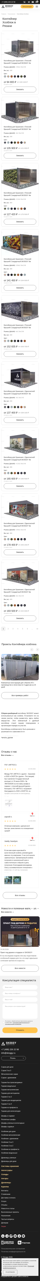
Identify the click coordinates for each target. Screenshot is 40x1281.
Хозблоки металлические (10, 1135)
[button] (8, 804)
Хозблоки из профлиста (10, 1149)
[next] (37, 649)
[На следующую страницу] (37, 629)
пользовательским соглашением (13, 1024)
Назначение (5, 1216)
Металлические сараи (9, 1074)
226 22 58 (10, 1049)
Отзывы (4, 1205)
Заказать (20, 89)
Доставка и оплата (8, 1198)
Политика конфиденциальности (13, 1251)
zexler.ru (25, 1276)
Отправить (20, 1030)
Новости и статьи (7, 1208)
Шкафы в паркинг (8, 1116)
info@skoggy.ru (8, 1053)
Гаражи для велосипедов (10, 1111)
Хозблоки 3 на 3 (7, 1142)
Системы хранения (10, 1166)
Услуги (3, 1201)
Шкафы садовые (7, 1126)
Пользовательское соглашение (13, 1249)
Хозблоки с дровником (9, 1138)
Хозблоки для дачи (8, 1131)
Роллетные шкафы (8, 1119)
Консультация (27, 6)
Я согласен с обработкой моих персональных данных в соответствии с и (19, 1022)
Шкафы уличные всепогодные (12, 1123)
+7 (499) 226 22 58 (8, 2)
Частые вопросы (7, 1219)
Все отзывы (6, 755)
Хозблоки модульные (9, 1153)
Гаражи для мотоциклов (10, 1093)
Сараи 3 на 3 (6, 1070)
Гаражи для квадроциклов (11, 1100)
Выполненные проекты (10, 1212)
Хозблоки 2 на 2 (7, 1146)
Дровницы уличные (8, 1158)
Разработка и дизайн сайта (11, 1276)
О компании (5, 1194)
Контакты (4, 1190)
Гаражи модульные (8, 1086)
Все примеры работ (20, 695)
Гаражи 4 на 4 (6, 1104)
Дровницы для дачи (8, 1161)
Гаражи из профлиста (9, 1107)
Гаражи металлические (10, 1089)
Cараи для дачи (7, 1067)
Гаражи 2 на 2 (6, 1097)
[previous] (32, 649)
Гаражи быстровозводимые (11, 1082)
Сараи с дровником (8, 1078)
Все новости (6, 912)
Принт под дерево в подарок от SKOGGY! (16, 952)
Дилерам (4, 1223)
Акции (3, 1226)
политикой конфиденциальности (21, 1022)
